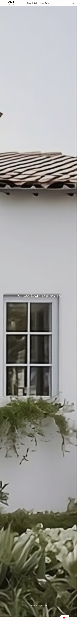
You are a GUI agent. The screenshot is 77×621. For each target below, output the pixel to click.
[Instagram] (73, 3)
